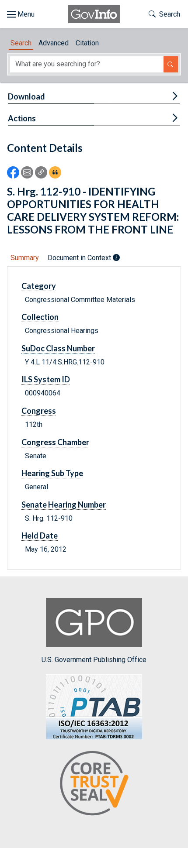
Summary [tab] (24, 258)
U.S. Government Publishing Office (94, 660)
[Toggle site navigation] (21, 14)
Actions (22, 118)
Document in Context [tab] (80, 258)
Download (26, 96)
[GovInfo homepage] (94, 14)
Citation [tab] (87, 43)
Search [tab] (20, 43)
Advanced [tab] (53, 43)
